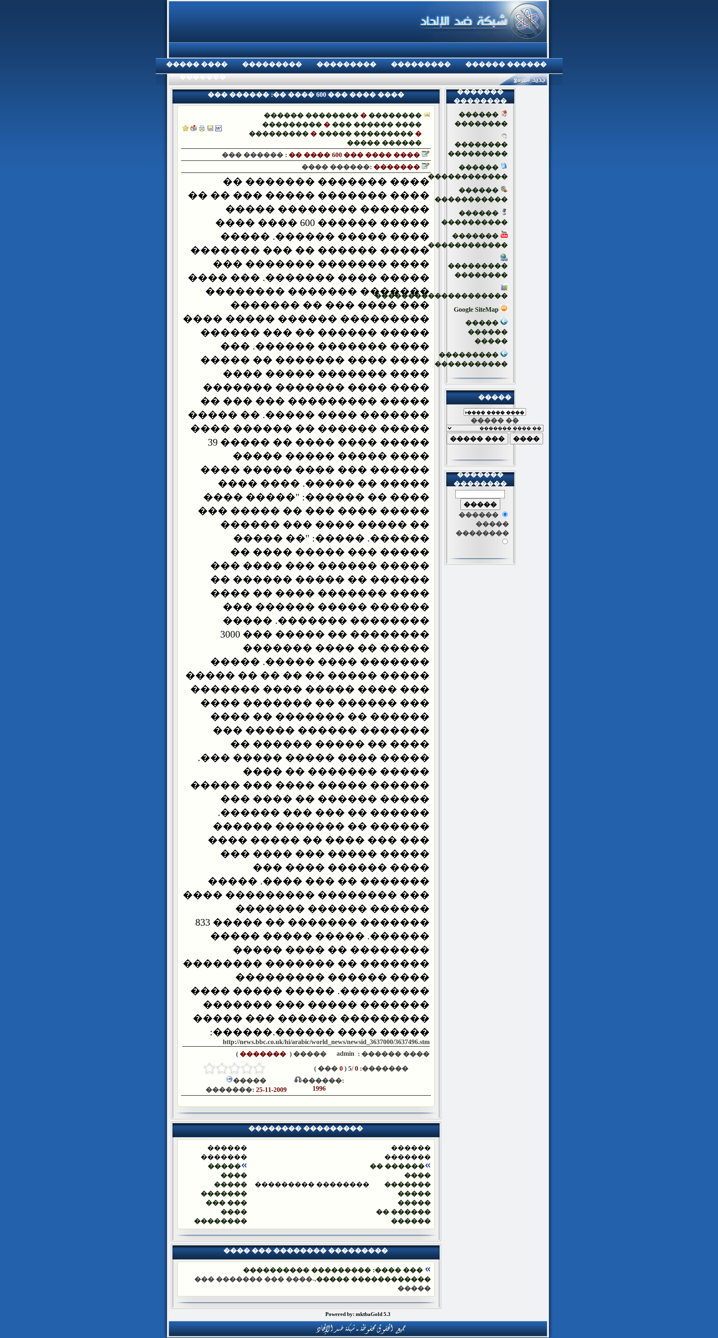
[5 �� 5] (209, 1068)
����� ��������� (366, 133)
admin (344, 1053)
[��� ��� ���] (218, 129)
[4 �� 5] (222, 1068)
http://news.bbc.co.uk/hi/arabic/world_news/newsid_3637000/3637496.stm (326, 1041)
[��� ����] (210, 129)
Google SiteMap (477, 309)
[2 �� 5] (247, 1068)
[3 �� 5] (234, 1068)
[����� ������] (193, 129)
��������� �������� (478, 270)
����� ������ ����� (486, 332)
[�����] (202, 129)
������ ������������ (468, 172)
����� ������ (384, 142)
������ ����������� (471, 195)
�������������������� (441, 295)
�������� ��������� (478, 149)
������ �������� (311, 115)
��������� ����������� (471, 359)
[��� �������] (185, 129)
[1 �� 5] (259, 1068)
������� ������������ (468, 240)
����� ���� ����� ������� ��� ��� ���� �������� (220, 1194)
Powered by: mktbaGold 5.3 (358, 1314)
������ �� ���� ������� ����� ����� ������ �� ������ (400, 1194)
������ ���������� (474, 217)
